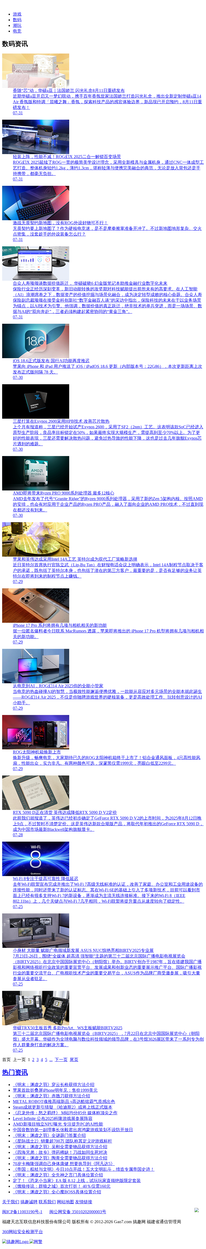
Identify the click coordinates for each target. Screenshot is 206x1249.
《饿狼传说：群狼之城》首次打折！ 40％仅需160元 (62, 1186)
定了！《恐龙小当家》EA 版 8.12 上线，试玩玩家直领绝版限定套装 (77, 1180)
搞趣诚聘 (29, 1202)
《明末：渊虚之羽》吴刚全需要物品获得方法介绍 (60, 1146)
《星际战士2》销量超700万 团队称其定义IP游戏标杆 (62, 1141)
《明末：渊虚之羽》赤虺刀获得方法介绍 (51, 1096)
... (51, 1059)
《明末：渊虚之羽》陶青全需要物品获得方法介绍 (60, 1158)
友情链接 (83, 1202)
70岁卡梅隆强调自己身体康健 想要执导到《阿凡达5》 (64, 1163)
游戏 (17, 14)
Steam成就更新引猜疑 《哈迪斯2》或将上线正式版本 (62, 1107)
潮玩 (17, 25)
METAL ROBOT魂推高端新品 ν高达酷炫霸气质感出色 (64, 1101)
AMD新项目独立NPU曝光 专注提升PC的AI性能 (58, 1124)
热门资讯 (15, 1072)
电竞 (17, 31)
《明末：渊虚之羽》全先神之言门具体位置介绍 (58, 1175)
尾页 (74, 1059)
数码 (17, 19)
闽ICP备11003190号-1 (22, 1211)
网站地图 (65, 1202)
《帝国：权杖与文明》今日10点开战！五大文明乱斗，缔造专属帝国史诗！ (83, 1169)
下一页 (61, 1059)
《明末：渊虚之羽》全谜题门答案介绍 (49, 1135)
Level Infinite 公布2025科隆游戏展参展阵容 (53, 1118)
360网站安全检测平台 (22, 1231)
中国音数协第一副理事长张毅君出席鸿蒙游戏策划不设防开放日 (73, 1129)
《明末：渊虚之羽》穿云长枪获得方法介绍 (53, 1084)
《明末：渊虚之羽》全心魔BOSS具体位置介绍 (57, 1192)
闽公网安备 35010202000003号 (77, 1211)
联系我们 (47, 1202)
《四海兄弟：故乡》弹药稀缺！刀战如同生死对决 (60, 1152)
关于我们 (10, 1202)
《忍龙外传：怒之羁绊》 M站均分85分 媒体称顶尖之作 (65, 1113)
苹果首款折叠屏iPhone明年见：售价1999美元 (55, 1090)
